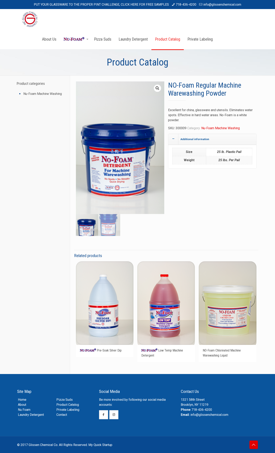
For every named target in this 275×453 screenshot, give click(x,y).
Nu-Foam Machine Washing (220, 128)
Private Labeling (67, 410)
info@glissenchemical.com (222, 4)
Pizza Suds (64, 400)
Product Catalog (67, 405)
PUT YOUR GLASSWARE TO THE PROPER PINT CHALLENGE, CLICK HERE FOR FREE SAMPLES (101, 4)
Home (22, 400)
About (22, 405)
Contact (61, 415)
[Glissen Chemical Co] (30, 19)
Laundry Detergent (31, 415)
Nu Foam (24, 410)
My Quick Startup (100, 445)
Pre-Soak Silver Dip (101, 350)
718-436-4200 (186, 4)
